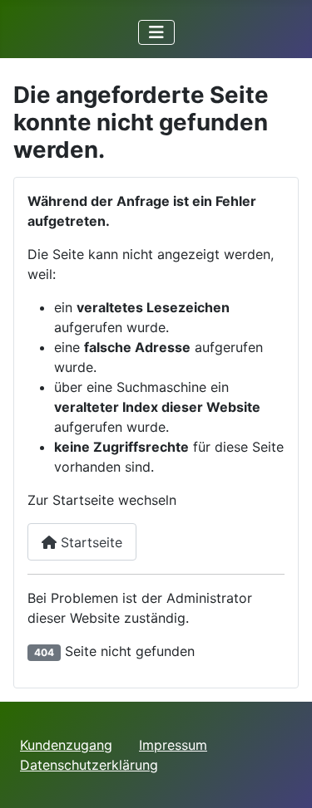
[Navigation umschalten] (156, 32)
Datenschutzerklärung (89, 765)
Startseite (89, 542)
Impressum (173, 745)
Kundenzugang (66, 745)
